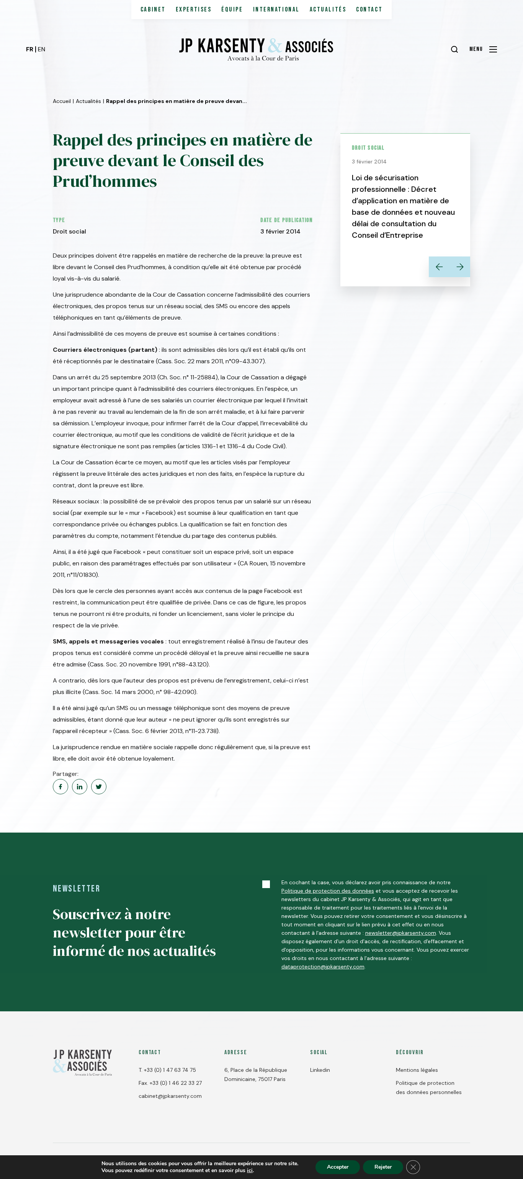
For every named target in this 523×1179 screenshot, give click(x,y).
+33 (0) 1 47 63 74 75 (170, 1069)
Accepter (337, 1167)
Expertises (194, 9)
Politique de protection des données (327, 890)
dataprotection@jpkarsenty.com (322, 966)
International (276, 9)
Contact (369, 9)
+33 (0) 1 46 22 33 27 (176, 1082)
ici (250, 1170)
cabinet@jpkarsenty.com (170, 1095)
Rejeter (383, 1167)
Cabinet (153, 9)
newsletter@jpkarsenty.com (400, 932)
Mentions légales (417, 1069)
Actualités (328, 9)
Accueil (62, 101)
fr (29, 49)
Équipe (232, 9)
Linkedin (320, 1069)
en (41, 49)
